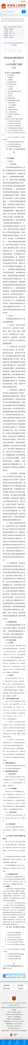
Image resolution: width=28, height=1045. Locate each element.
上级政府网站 (6, 985)
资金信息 (22, 21)
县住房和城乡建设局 (14, 21)
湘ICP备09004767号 (14, 1028)
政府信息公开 (9, 18)
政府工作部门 (4, 21)
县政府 (9, 1043)
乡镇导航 (20, 988)
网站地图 (23, 1030)
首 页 (3, 1043)
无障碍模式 (23, 1)
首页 (4, 18)
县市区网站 (21, 985)
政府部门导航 (6, 988)
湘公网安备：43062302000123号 (12, 1030)
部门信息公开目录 (18, 18)
